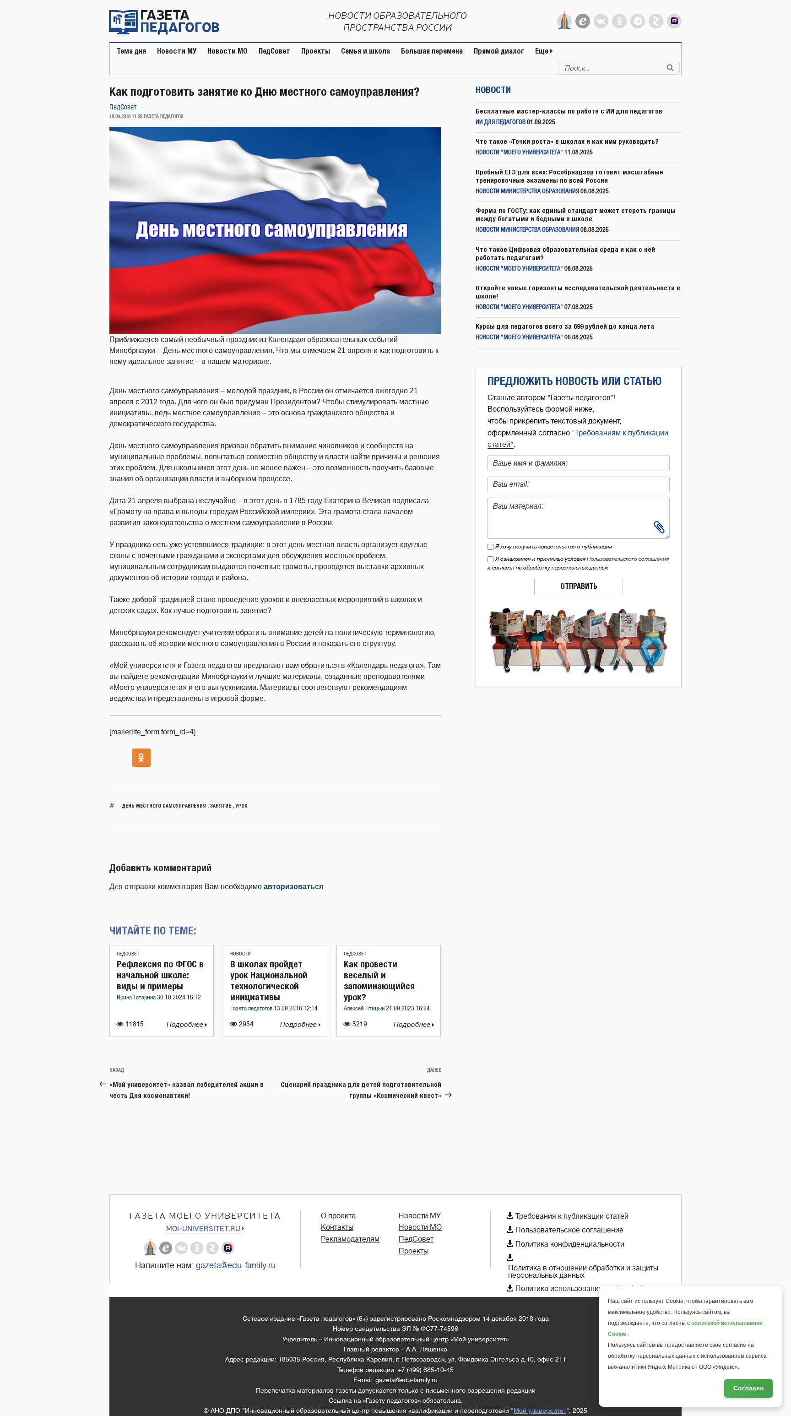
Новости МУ (176, 51)
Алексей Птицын (365, 1009)
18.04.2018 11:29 (125, 116)
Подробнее (186, 1025)
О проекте (338, 1216)
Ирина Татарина (137, 998)
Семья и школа (365, 51)
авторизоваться (293, 886)
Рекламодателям (350, 1239)
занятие (220, 805)
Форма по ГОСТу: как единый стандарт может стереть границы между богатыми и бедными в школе (576, 214)
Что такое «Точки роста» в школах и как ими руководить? (567, 141)
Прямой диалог (499, 51)
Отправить (578, 586)
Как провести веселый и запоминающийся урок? (379, 980)
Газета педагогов (252, 1009)
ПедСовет (274, 51)
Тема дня (131, 51)
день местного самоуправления (164, 805)
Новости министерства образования (527, 192)
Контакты (337, 1227)
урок (241, 805)
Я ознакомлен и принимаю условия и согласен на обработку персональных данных (578, 563)
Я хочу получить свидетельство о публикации (553, 546)
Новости (240, 953)
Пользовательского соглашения (628, 559)
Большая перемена (432, 51)
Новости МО (227, 51)
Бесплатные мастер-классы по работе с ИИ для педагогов (569, 111)
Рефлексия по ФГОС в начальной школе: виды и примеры (160, 975)
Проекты (315, 51)
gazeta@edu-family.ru (236, 1265)
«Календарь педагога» (385, 665)
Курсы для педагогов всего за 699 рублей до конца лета (565, 326)
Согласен (748, 1388)
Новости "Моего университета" (519, 153)
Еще (542, 51)
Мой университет (540, 1410)
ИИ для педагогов (501, 122)
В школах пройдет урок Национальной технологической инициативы (269, 980)
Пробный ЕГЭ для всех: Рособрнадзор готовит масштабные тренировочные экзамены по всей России (569, 176)
